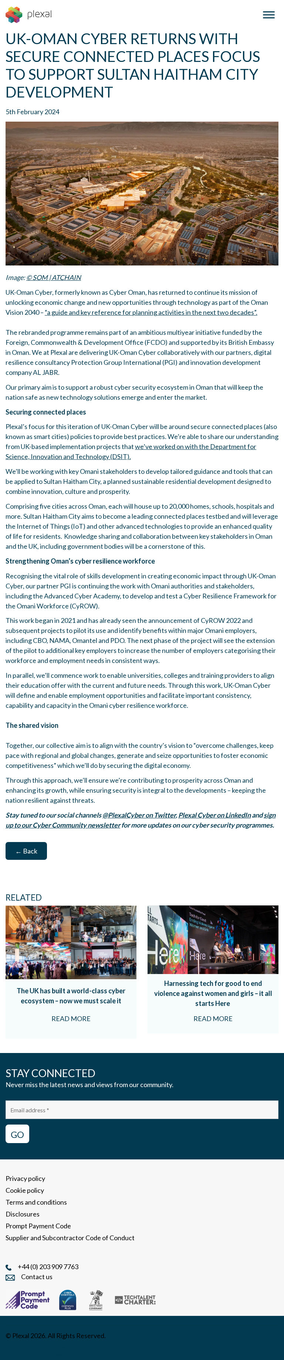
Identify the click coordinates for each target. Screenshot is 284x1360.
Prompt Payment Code (38, 1226)
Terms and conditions (36, 1202)
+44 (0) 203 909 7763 (48, 1266)
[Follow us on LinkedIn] (10, 1350)
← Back (26, 851)
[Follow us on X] (78, 1350)
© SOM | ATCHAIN (53, 277)
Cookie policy (25, 1190)
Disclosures (23, 1214)
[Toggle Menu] (269, 14)
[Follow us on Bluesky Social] (42, 1350)
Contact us (37, 1276)
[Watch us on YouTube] (60, 1350)
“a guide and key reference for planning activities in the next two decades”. (151, 312)
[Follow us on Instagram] (26, 1350)
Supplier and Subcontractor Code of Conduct (70, 1238)
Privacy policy (25, 1178)
